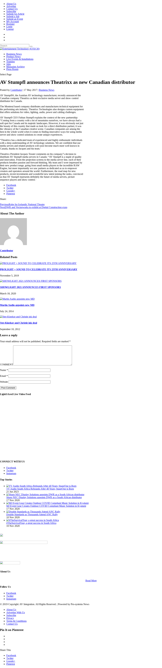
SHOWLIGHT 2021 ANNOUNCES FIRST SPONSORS (30, 287)
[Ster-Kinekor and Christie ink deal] (18, 316)
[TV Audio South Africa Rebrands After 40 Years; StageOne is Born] (41, 486)
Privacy (10, 618)
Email (4, 376)
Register (10, 24)
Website (4, 381)
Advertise (11, 6)
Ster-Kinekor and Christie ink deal (18, 322)
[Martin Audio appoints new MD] (17, 299)
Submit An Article (15, 14)
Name (4, 370)
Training (10, 61)
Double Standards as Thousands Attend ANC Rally (32, 514)
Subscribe (11, 11)
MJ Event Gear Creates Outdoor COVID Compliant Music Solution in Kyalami (46, 506)
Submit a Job (12, 16)
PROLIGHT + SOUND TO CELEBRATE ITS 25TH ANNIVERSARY (38, 269)
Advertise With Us (15, 612)
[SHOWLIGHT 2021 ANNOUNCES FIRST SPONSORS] (31, 281)
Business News (14, 54)
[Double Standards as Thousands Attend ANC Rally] (33, 511)
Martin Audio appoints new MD (17, 305)
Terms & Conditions (16, 621)
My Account (12, 21)
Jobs (8, 64)
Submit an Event (14, 19)
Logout (10, 29)
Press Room (12, 69)
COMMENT (6, 364)
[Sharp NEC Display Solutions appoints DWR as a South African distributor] (45, 494)
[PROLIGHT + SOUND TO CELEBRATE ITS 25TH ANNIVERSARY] (38, 263)
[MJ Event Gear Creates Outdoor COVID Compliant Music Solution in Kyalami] (47, 503)
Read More (91, 580)
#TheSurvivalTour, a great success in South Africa (31, 523)
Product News (13, 56)
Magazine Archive (15, 66)
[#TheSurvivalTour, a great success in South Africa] (32, 520)
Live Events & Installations (19, 59)
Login (9, 26)
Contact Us (12, 8)
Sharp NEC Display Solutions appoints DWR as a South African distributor (44, 497)
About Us (11, 3)
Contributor (16, 90)
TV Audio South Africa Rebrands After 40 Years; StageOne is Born (40, 488)
